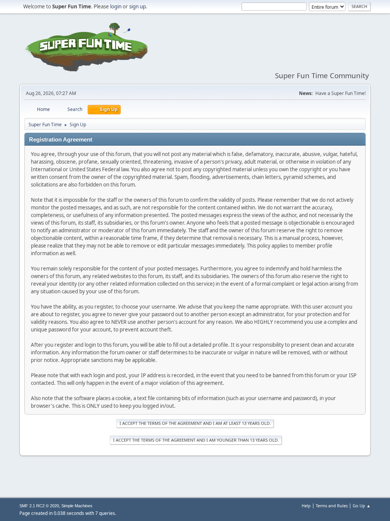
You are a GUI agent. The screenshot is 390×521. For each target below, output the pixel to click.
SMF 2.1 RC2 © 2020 (39, 505)
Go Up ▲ (362, 505)
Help (306, 505)
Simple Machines (77, 505)
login (115, 6)
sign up (137, 6)
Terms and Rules (332, 505)
